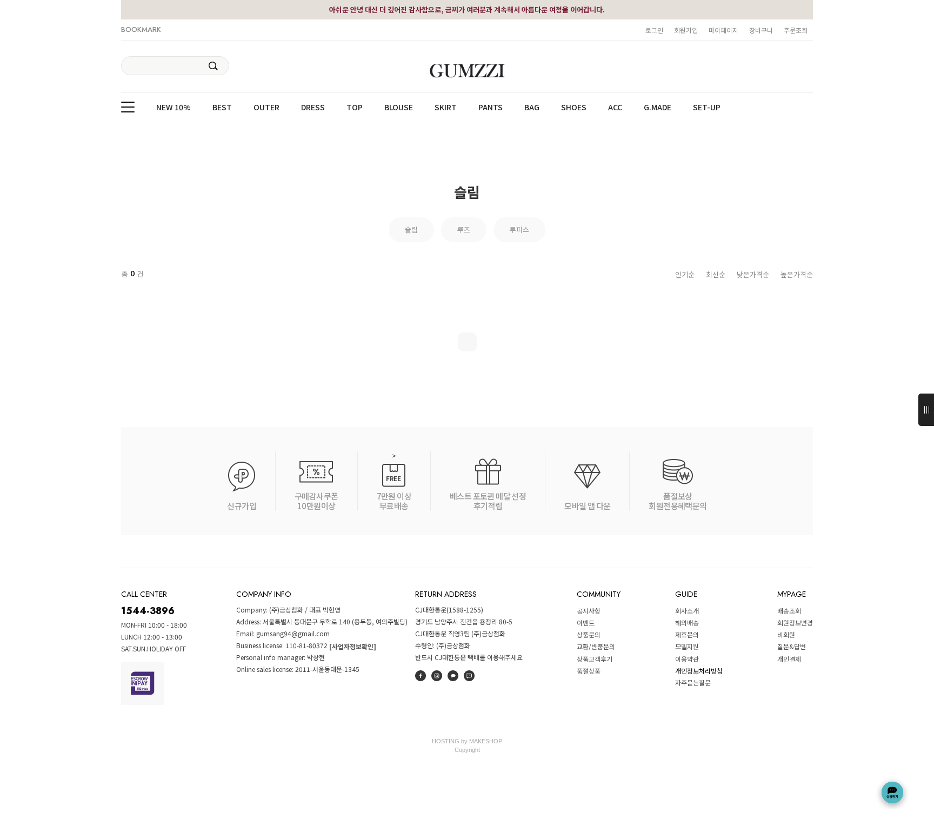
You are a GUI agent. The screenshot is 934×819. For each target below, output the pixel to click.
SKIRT (446, 107)
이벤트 (586, 622)
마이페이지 (723, 30)
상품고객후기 (594, 658)
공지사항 (589, 610)
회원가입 (686, 30)
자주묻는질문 (693, 682)
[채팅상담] (892, 792)
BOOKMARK (141, 29)
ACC (615, 107)
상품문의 (589, 634)
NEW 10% (173, 107)
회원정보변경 (795, 622)
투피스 (519, 229)
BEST (222, 107)
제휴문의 (687, 634)
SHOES (573, 107)
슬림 (411, 229)
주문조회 (796, 30)
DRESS (313, 107)
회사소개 (687, 610)
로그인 (654, 30)
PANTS (490, 107)
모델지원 (687, 646)
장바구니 (761, 30)
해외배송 (687, 622)
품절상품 (589, 670)
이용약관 (687, 658)
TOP (354, 107)
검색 (213, 66)
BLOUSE (398, 107)
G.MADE (657, 107)
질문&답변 (791, 646)
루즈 (463, 229)
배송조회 (789, 610)
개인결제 (789, 658)
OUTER (266, 107)
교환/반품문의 (596, 646)
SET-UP (706, 107)
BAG (531, 107)
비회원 (786, 634)
